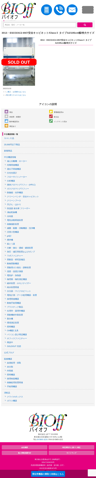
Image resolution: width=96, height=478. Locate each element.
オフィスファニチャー (17, 338)
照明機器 (11, 327)
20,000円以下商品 (12, 144)
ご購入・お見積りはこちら (16, 92)
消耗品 (7, 393)
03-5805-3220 (42, 439)
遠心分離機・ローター (17, 161)
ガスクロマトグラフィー (18, 189)
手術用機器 (12, 386)
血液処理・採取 (14, 363)
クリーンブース (14, 200)
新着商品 (8, 151)
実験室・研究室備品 (16, 259)
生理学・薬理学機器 (16, 311)
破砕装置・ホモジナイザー (19, 283)
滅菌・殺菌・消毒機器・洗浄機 (21, 228)
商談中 (10, 342)
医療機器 (8, 359)
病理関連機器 (13, 299)
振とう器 (11, 244)
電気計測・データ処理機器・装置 (22, 295)
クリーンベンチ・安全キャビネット (23, 196)
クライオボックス (15, 397)
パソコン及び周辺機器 (17, 334)
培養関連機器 (13, 165)
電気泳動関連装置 (15, 220)
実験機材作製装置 (15, 315)
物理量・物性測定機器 (17, 279)
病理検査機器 (13, 379)
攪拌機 (10, 240)
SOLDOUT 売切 (14, 346)
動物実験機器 (13, 263)
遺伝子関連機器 (14, 169)
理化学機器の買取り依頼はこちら (48, 474)
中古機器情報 (10, 157)
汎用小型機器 (13, 232)
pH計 (9, 236)
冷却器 (10, 216)
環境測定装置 (13, 323)
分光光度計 (12, 173)
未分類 (10, 367)
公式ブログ (9, 353)
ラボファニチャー (15, 256)
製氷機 (10, 319)
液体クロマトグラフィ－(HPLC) (21, 185)
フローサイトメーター (17, 177)
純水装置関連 (13, 287)
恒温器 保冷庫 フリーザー (18, 208)
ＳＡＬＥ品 (9, 138)
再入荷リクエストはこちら (16, 95)
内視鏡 (10, 371)
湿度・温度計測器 (15, 271)
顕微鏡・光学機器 (15, 192)
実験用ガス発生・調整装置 (19, 267)
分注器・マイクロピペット (19, 291)
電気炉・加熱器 (14, 275)
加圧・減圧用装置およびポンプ (21, 252)
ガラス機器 (12, 401)
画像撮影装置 (13, 224)
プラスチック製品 (15, 307)
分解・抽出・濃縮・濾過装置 (20, 248)
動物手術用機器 (14, 303)
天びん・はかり (14, 204)
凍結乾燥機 (12, 212)
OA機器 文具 (12, 330)
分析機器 (11, 181)
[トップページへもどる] (18, 11)
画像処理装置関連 (15, 382)
